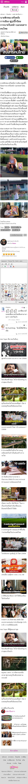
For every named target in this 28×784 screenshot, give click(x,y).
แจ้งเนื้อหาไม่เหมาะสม (14, 780)
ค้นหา (22, 7)
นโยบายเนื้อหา (7, 774)
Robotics (8, 307)
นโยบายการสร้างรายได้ (19, 774)
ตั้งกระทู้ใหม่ (14, 751)
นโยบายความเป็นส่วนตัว (20, 771)
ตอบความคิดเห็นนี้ (22, 322)
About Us (3, 777)
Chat (4, 760)
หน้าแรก (2, 14)
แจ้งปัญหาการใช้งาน (22, 777)
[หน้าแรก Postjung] (6, 1)
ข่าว (6, 227)
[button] (3, 264)
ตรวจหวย (10, 757)
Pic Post (18, 760)
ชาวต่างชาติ (5, 230)
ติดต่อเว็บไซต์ (11, 777)
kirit (7, 325)
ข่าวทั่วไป (15, 230)
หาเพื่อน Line (11, 760)
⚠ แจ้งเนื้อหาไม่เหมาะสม (16, 235)
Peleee (7, 36)
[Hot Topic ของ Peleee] (3, 245)
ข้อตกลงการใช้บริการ (7, 771)
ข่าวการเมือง (15, 227)
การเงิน (15, 763)
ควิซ (23, 760)
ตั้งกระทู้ (14, 10)
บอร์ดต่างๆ (15, 7)
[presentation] (2, 264)
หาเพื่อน (23, 757)
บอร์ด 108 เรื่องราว (17, 14)
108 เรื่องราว (10, 711)
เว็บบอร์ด (6, 7)
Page (19, 763)
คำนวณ (9, 763)
